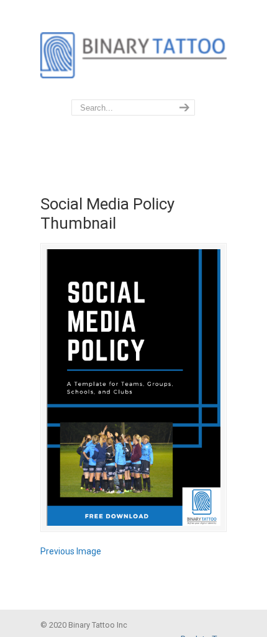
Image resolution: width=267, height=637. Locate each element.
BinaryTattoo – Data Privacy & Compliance (133, 50)
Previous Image (70, 551)
